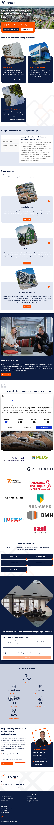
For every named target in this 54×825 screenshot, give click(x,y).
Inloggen (32, 2)
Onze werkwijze (6, 374)
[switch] (20, 422)
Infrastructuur (30, 796)
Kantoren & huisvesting (32, 800)
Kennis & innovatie (31, 798)
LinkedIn (2, 817)
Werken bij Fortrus (5, 812)
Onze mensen (4, 810)
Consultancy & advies (6, 796)
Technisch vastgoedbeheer (7, 798)
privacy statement (41, 653)
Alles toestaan (44, 427)
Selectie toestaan (27, 427)
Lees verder (27, 219)
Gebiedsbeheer (4, 800)
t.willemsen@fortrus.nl (41, 761)
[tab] (10, 137)
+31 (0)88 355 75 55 (40, 759)
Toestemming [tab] (9, 400)
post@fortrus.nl (6, 787)
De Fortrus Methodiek (19, 80)
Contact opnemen (27, 29)
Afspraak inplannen (7, 764)
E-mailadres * (6, 646)
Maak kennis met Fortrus (11, 29)
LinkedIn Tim (38, 764)
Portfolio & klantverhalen (7, 809)
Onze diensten (47, 80)
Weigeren (10, 427)
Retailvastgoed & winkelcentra (34, 802)
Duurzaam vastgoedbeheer (17, 119)
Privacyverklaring (13, 821)
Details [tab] (27, 400)
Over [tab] (44, 400)
